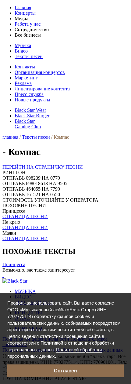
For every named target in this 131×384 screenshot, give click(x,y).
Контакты (25, 66)
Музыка (23, 45)
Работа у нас (28, 24)
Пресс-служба (29, 94)
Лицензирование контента (42, 88)
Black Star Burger (32, 115)
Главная (23, 7)
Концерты (25, 13)
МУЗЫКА (25, 291)
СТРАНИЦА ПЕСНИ (25, 216)
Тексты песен (29, 56)
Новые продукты (32, 99)
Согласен (65, 370)
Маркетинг (26, 77)
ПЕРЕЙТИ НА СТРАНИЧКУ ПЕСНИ (42, 167)
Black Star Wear (30, 110)
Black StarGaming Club (28, 124)
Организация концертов (40, 72)
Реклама (23, 83)
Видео (21, 50)
